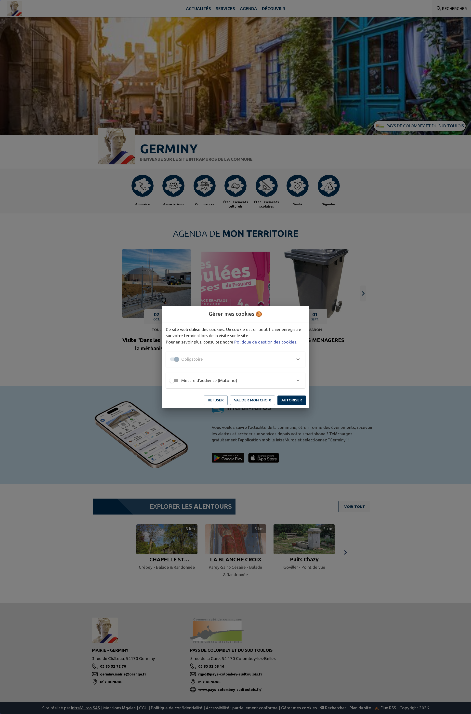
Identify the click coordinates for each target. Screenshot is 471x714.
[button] (235, 359)
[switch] (171, 380)
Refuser (216, 400)
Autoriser (291, 400)
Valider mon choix (252, 400)
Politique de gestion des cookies (265, 342)
